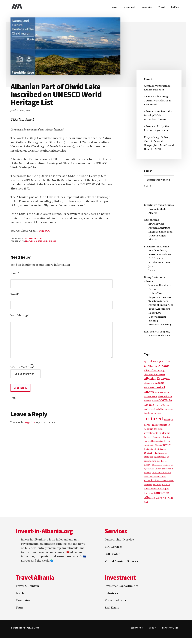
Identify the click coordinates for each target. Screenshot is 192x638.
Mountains (23, 600)
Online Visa (155, 293)
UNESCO (44, 230)
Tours (19, 607)
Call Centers (155, 258)
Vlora (159, 498)
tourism (148, 493)
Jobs (150, 266)
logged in (29, 422)
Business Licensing (159, 324)
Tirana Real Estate (159, 335)
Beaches (21, 593)
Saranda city (151, 480)
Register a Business (159, 297)
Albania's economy (154, 370)
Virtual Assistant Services (121, 561)
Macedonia (157, 465)
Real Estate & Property (157, 331)
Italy (158, 461)
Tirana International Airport (156, 488)
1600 (13, 397)
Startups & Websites (159, 254)
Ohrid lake (41, 241)
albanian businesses (154, 374)
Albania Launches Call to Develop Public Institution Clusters (158, 115)
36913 (147, 186)
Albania (164, 366)
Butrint (155, 401)
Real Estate (112, 607)
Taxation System (158, 301)
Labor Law (154, 312)
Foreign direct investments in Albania (158, 424)
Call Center (112, 554)
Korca (163, 461)
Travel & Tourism (27, 585)
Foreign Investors (153, 437)
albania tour (149, 383)
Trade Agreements (159, 308)
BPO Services (156, 223)
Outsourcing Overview (119, 539)
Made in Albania (115, 600)
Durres (158, 405)
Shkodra (157, 484)
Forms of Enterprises (160, 304)
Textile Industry (157, 250)
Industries (111, 593)
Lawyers (153, 270)
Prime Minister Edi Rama (155, 477)
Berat (154, 396)
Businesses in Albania (156, 246)
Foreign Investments (160, 262)
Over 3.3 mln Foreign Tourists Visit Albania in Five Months (157, 100)
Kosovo (148, 465)
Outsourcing (151, 219)
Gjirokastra (157, 441)
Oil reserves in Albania (161, 473)
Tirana (166, 484)
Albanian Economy (157, 378)
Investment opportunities (159, 204)
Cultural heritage (34, 238)
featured (30, 241)
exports (157, 413)
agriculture (150, 361)
